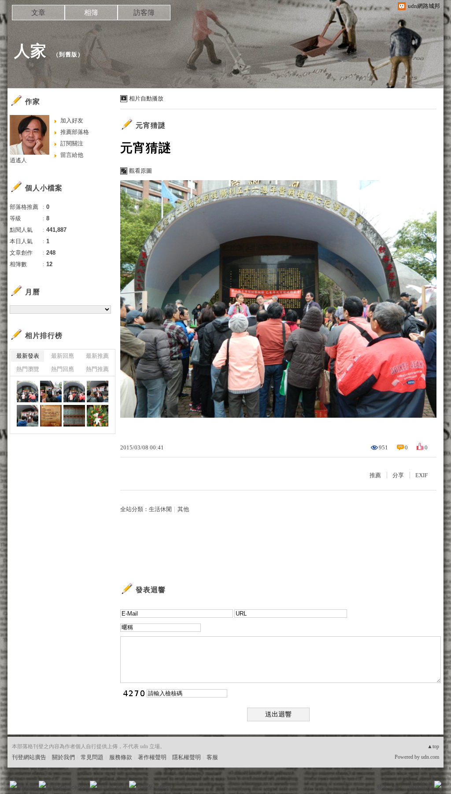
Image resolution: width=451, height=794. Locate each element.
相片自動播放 (146, 98)
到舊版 (68, 54)
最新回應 (62, 355)
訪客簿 (144, 12)
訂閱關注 (71, 143)
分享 (398, 475)
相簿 (91, 12)
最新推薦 (97, 355)
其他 (183, 509)
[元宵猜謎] (27, 391)
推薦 (375, 475)
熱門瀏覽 (27, 369)
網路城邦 (420, 787)
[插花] (97, 416)
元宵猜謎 (151, 125)
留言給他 (71, 155)
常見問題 (92, 757)
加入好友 (71, 120)
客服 (212, 757)
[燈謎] (74, 416)
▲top (433, 746)
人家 (30, 51)
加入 (398, 787)
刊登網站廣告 (29, 757)
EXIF (421, 475)
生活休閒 (160, 509)
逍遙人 (18, 160)
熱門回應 (62, 369)
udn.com (430, 757)
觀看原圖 (140, 170)
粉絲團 (27, 787)
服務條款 (120, 757)
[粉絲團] (13, 784)
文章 (38, 12)
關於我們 (63, 757)
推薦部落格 (74, 132)
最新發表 (27, 355)
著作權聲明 (152, 757)
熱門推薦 (97, 369)
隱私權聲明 (186, 757)
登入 (382, 787)
